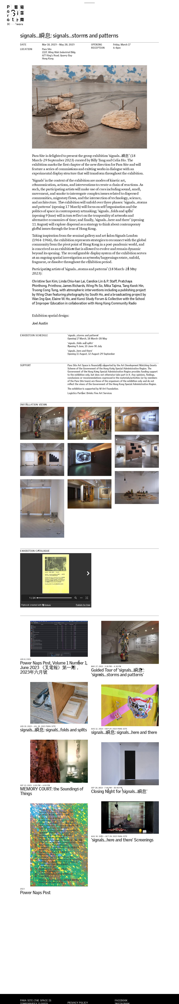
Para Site (19, 15)
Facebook (121, 1000)
